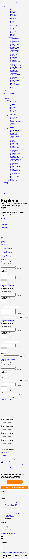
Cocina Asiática (14, 45)
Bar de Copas (13, 11)
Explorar (6, 90)
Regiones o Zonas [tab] (8, 248)
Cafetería (12, 28)
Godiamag (6, 91)
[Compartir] (1, 546)
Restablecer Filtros (10, 285)
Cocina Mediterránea (15, 67)
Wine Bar (12, 12)
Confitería (12, 32)
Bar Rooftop (13, 17)
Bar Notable (13, 14)
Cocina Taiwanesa (15, 76)
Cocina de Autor (14, 53)
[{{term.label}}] (4, 271)
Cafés (8, 24)
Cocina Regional (14, 71)
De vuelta (8, 399)
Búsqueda (3, 285)
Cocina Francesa (14, 57)
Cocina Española (14, 56)
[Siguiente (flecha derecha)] (1, 549)
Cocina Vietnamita (15, 81)
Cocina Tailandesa (15, 74)
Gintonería (13, 22)
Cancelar (26, 465)
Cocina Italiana (14, 64)
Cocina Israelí (13, 63)
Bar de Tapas (13, 9)
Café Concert (13, 25)
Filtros (2, 240)
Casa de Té (13, 31)
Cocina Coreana (14, 50)
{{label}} (12, 261)
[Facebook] (3, 494)
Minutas (12, 86)
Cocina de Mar (14, 54)
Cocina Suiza (13, 73)
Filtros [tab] (5, 247)
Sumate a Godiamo (9, 93)
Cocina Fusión (14, 58)
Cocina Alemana (14, 41)
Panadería (12, 34)
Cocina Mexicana (14, 68)
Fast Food (12, 83)
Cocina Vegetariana (15, 79)
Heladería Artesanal (12, 89)
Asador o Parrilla (14, 38)
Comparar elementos (12, 465)
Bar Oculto (13, 15)
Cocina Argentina (14, 44)
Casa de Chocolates (15, 30)
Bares (8, 8)
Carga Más (3, 455)
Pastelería (12, 35)
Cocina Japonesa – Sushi (16, 66)
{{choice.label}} (23, 306)
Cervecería (13, 20)
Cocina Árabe (13, 43)
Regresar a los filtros (6, 446)
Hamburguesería (14, 84)
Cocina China (13, 48)
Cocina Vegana (14, 77)
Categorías (6, 7)
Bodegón (12, 40)
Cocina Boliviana (14, 47)
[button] (14, 96)
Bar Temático (13, 18)
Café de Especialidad (15, 27)
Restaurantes (10, 37)
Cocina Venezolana (15, 80)
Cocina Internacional (15, 61)
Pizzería (12, 87)
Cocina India (13, 60)
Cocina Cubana (14, 51)
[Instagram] (17, 494)
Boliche (12, 21)
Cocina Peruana (14, 70)
